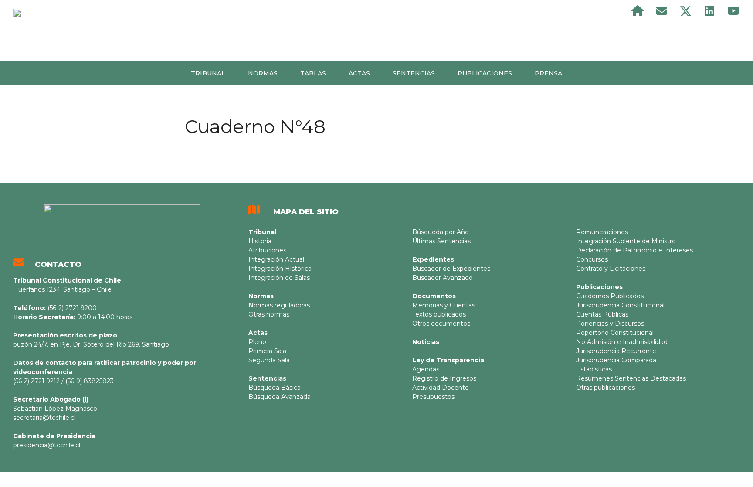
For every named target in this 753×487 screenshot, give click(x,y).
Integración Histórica (280, 268)
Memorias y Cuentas (443, 305)
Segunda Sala (269, 360)
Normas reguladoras (279, 305)
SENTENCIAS (414, 73)
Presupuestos (433, 397)
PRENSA (548, 73)
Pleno (257, 342)
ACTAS (359, 73)
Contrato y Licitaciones (610, 268)
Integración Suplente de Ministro (626, 241)
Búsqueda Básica (274, 388)
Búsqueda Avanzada (279, 397)
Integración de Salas (279, 278)
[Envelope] (661, 11)
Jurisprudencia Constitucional (620, 305)
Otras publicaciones (605, 388)
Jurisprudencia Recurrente (616, 351)
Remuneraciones (602, 232)
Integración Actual (276, 259)
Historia (259, 241)
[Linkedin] (709, 11)
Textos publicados (439, 314)
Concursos (592, 259)
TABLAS (313, 73)
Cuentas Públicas (602, 314)
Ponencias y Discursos (610, 323)
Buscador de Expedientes (451, 268)
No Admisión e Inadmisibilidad (622, 342)
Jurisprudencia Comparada (616, 360)
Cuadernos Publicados (610, 296)
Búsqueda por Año (440, 232)
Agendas (425, 369)
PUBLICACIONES (485, 73)
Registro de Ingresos (444, 378)
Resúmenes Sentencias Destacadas (631, 378)
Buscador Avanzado (442, 278)
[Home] (637, 11)
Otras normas (268, 314)
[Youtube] (733, 11)
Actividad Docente (440, 388)
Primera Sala (267, 351)
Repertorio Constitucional (615, 333)
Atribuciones (267, 250)
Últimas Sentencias (441, 241)
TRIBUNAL (208, 73)
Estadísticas (594, 369)
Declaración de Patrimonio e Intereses (634, 250)
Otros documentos (441, 323)
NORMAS (263, 73)
